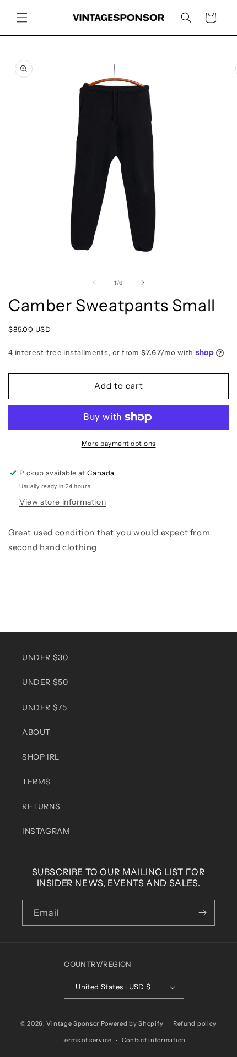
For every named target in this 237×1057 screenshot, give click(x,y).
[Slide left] (94, 282)
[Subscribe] (202, 913)
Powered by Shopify (132, 1023)
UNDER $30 (45, 657)
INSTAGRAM (46, 831)
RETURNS (41, 806)
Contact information (154, 1040)
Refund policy (195, 1023)
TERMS (36, 782)
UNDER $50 (45, 682)
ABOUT (36, 732)
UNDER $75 (44, 707)
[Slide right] (143, 282)
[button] (22, 17)
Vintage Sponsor (72, 1023)
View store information (62, 502)
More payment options (119, 443)
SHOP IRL (41, 757)
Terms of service (86, 1040)
